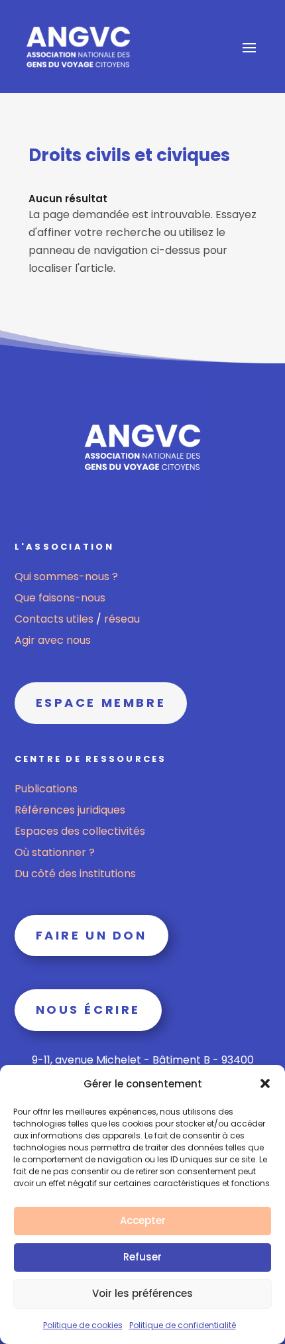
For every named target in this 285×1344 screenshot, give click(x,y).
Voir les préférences (142, 1293)
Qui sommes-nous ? (66, 576)
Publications (46, 788)
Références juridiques (70, 810)
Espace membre (101, 702)
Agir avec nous (53, 640)
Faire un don (91, 935)
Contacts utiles (55, 619)
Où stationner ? (55, 852)
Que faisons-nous (60, 597)
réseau (122, 619)
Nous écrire (88, 1009)
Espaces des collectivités (80, 831)
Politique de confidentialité (182, 1325)
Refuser (142, 1257)
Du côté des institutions (75, 873)
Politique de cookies (83, 1325)
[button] (265, 1083)
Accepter (143, 1220)
